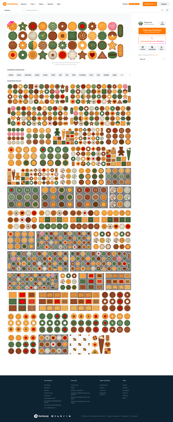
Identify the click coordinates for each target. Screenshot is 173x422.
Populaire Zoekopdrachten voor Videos (80, 402)
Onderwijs (47, 395)
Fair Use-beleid (134, 416)
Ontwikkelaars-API (49, 398)
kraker (37, 75)
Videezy (46, 390)
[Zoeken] (162, 10)
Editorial (50, 4)
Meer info (142, 59)
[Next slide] (128, 75)
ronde (45, 75)
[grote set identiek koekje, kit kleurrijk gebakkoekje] (80, 344)
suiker (115, 75)
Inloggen (164, 4)
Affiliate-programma (77, 390)
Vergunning (74, 385)
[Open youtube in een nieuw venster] (69, 416)
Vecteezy (46, 388)
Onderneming (48, 393)
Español (125, 388)
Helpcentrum (104, 385)
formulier (82, 75)
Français (125, 395)
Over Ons (103, 390)
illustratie (28, 75)
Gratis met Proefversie (152, 31)
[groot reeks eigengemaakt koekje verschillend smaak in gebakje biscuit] (37, 94)
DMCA (73, 388)
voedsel (106, 75)
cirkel (53, 75)
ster (67, 75)
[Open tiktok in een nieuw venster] (64, 416)
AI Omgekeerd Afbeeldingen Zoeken (52, 401)
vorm (91, 75)
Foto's (33, 4)
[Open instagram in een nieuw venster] (55, 416)
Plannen (125, 4)
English (125, 385)
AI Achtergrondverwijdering (52, 405)
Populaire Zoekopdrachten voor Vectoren (80, 393)
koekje (11, 75)
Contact (102, 388)
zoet (98, 75)
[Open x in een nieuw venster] (67, 416)
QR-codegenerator (49, 408)
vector (19, 75)
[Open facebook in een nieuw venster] (52, 416)
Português (126, 390)
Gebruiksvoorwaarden (113, 416)
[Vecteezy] (10, 4)
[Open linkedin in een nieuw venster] (58, 416)
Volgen (162, 24)
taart (122, 75)
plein (73, 75)
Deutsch (125, 393)
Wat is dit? (154, 55)
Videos (41, 4)
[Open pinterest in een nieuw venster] (61, 416)
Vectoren (23, 4)
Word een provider (103, 393)
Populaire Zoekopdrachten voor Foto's (80, 398)
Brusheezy (47, 385)
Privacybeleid (124, 416)
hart (60, 75)
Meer (58, 4)
